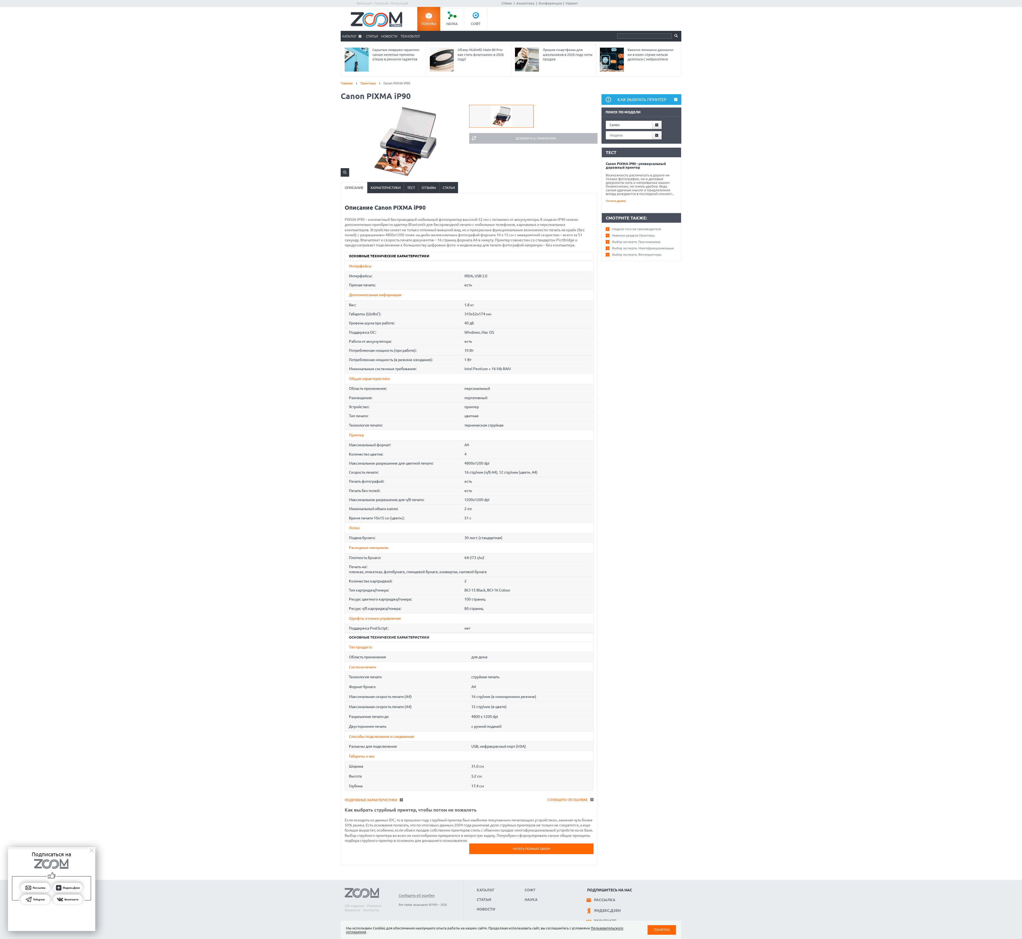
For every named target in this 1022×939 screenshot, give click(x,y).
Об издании (354, 906)
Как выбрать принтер (641, 99)
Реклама (374, 906)
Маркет (572, 3)
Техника (428, 24)
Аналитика (525, 3)
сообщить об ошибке (567, 799)
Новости (389, 36)
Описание (354, 187)
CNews (506, 3)
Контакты (371, 910)
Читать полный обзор (531, 848)
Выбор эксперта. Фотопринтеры (636, 254)
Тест (411, 187)
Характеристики (385, 187)
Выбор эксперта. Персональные (636, 241)
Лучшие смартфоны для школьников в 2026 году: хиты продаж (567, 54)
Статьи (372, 36)
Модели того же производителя (636, 229)
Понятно (662, 930)
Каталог (349, 36)
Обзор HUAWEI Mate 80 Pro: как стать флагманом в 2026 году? (481, 54)
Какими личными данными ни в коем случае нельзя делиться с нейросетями (650, 54)
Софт (475, 24)
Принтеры (368, 83)
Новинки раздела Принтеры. (633, 235)
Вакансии (352, 910)
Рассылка (604, 900)
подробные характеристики (371, 800)
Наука (452, 24)
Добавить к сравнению (536, 138)
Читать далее (616, 200)
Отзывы (429, 187)
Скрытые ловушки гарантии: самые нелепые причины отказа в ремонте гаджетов (395, 54)
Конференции (550, 3)
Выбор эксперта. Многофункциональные (643, 248)
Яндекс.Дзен (607, 910)
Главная (347, 83)
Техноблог (410, 36)
